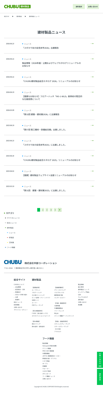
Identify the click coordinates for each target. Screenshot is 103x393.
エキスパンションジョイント (41, 316)
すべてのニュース (13, 218)
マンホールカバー (60, 298)
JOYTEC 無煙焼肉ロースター (51, 356)
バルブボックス (59, 292)
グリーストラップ (59, 290)
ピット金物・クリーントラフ (41, 298)
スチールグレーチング (61, 326)
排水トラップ (36, 324)
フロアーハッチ (37, 292)
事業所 (17, 300)
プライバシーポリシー (21, 310)
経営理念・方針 (20, 289)
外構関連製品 (58, 308)
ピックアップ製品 (83, 292)
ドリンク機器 (46, 348)
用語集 (80, 305)
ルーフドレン (36, 290)
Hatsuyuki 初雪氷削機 (49, 346)
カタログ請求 (46, 371)
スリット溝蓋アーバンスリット (64, 316)
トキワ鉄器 (45, 361)
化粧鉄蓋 (57, 306)
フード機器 (11, 247)
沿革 (16, 297)
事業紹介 (18, 292)
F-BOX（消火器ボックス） (40, 313)
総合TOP (6, 16)
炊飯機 (44, 366)
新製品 (11, 237)
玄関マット (35, 300)
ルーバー (35, 303)
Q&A (79, 295)
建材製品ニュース (83, 289)
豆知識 (11, 242)
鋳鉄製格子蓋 (58, 295)
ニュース (12, 232)
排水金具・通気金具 (38, 326)
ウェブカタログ (83, 297)
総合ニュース (12, 223)
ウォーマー (45, 369)
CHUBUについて (19, 284)
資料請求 (79, 6)
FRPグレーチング (37, 305)
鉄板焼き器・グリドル (49, 358)
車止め (56, 313)
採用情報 (16, 305)
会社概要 (18, 287)
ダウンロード (46, 374)
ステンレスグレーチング (62, 324)
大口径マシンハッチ (38, 295)
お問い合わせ (93, 6)
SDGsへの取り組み (21, 295)
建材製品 (19, 16)
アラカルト (57, 331)
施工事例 (81, 287)
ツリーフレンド (59, 311)
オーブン (45, 364)
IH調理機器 (45, 353)
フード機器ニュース (48, 376)
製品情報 (81, 284)
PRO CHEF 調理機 (48, 351)
